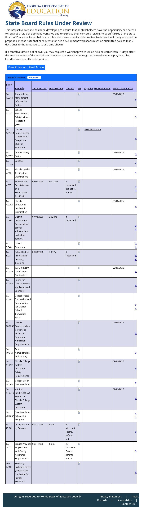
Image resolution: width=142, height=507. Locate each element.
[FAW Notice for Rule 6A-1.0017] (79, 109)
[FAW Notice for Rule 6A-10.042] (79, 349)
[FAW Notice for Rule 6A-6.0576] (79, 267)
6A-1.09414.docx (93, 129)
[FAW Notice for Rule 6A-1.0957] (79, 152)
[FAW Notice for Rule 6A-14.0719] (79, 389)
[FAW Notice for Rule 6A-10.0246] (79, 322)
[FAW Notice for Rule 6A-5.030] (79, 216)
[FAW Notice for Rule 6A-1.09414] (79, 129)
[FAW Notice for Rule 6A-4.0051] (79, 181)
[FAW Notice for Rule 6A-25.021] (79, 443)
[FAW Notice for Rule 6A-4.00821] (79, 200)
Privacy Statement (111, 496)
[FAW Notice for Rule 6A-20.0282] (79, 412)
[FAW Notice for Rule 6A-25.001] (79, 424)
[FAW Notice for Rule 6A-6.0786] (79, 279)
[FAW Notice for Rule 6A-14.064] (79, 380)
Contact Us (128, 503)
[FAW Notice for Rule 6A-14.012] (79, 361)
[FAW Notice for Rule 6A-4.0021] (79, 169)
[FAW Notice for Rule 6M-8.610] (79, 463)
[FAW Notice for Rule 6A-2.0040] (79, 160)
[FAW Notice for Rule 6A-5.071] (79, 251)
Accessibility (124, 500)
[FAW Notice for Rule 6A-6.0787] (79, 295)
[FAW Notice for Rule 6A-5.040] (79, 243)
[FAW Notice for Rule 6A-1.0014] (79, 93)
